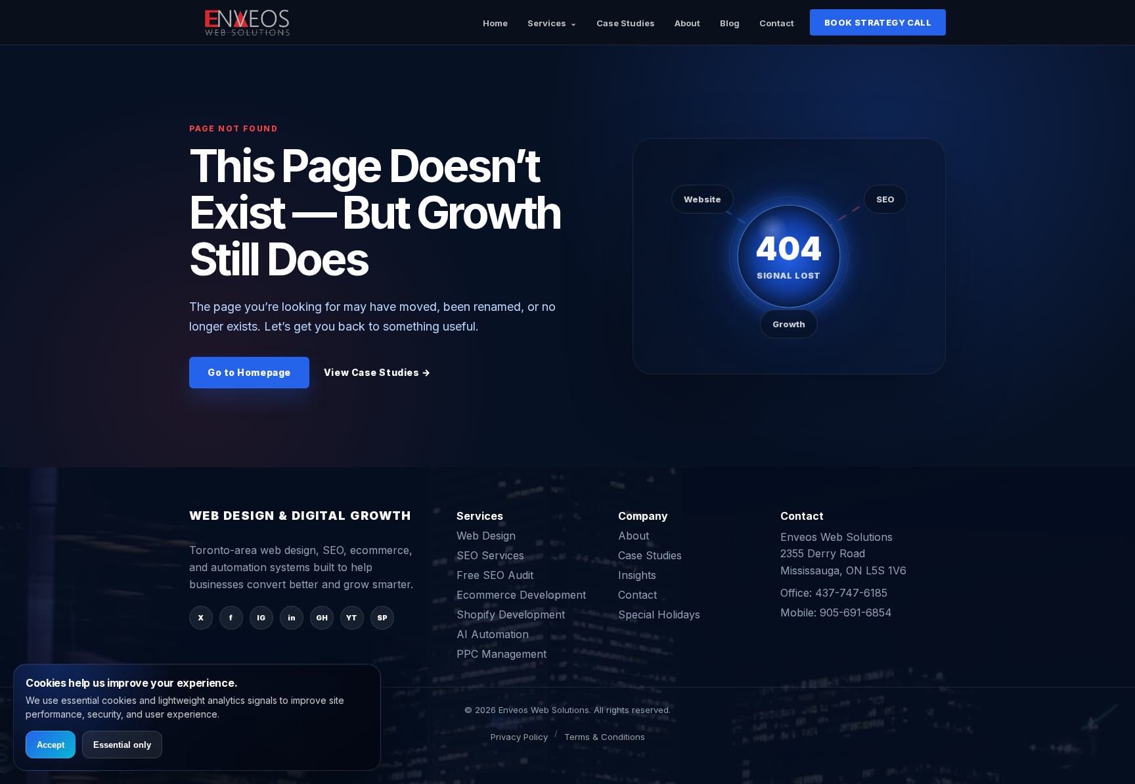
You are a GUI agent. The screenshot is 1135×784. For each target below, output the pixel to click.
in (292, 617)
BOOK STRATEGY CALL (877, 22)
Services (546, 23)
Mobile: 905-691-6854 (836, 612)
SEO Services (490, 555)
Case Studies (625, 23)
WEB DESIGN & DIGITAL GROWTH (300, 515)
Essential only (122, 745)
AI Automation (492, 634)
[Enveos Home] (248, 22)
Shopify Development (510, 614)
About (687, 23)
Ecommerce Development (521, 594)
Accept (50, 745)
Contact (776, 23)
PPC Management (501, 653)
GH (322, 617)
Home (495, 23)
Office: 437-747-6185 (833, 592)
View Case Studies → (377, 372)
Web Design (486, 535)
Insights (637, 575)
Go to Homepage (249, 372)
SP (382, 617)
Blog (730, 23)
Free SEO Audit (494, 575)
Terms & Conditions (604, 736)
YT (351, 617)
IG (261, 617)
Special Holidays (659, 614)
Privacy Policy (519, 736)
